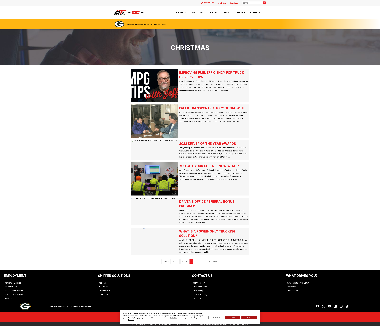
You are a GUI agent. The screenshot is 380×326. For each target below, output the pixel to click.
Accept (249, 317)
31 (209, 261)
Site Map (244, 324)
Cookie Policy (189, 324)
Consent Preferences (205, 324)
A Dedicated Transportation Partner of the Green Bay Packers (146, 24)
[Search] (264, 2)
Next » (215, 261)
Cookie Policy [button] (173, 318)
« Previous (166, 261)
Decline (233, 317)
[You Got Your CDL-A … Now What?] (190, 179)
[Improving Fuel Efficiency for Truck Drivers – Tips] (190, 85)
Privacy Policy (176, 324)
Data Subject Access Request (227, 324)
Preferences (216, 317)
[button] (317, 306)
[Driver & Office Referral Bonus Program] (190, 211)
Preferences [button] (131, 320)
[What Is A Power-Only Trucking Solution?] (190, 241)
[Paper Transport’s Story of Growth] (190, 121)
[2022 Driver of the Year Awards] (190, 150)
